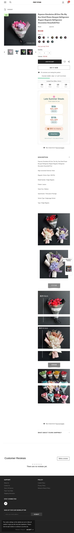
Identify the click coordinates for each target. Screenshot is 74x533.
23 (41, 72)
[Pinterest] (5, 503)
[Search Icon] (10, 2)
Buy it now (54, 67)
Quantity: (40, 49)
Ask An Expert (60, 147)
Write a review (63, 458)
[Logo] (37, 2)
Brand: (39, 26)
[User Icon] (63, 2)
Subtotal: (40, 56)
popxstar (51, 26)
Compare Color (31, 43)
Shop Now (54, 134)
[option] (20, 30)
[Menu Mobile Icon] (5, 2)
